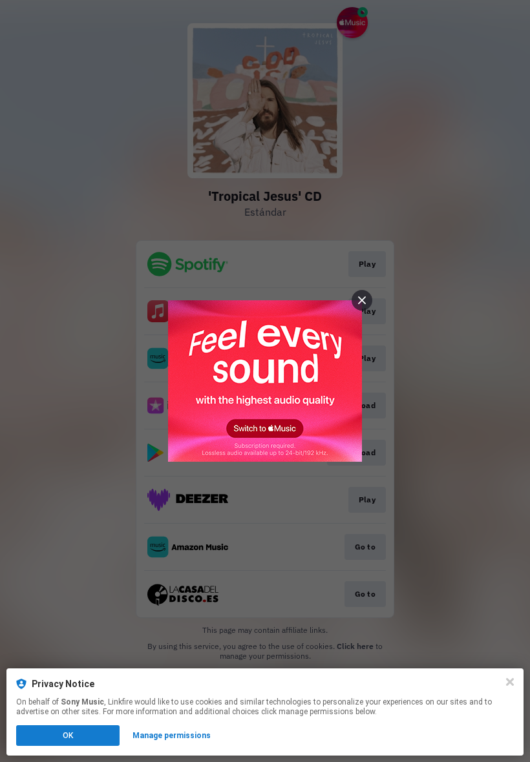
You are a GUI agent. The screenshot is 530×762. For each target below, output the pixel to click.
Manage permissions (171, 735)
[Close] (510, 682)
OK (68, 735)
